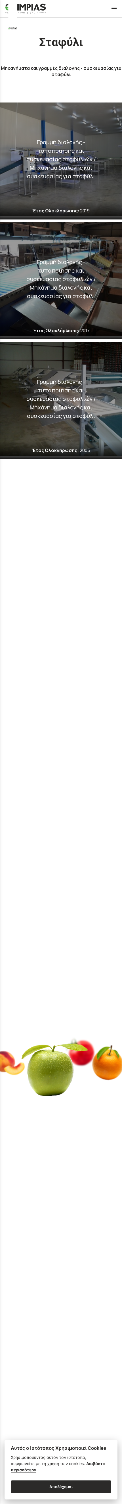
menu (114, 8)
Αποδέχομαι (61, 1486)
